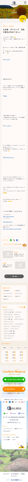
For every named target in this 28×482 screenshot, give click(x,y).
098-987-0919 (14, 419)
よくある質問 (6, 439)
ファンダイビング (7, 428)
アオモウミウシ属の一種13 (9, 333)
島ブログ (18, 296)
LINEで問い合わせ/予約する (14, 379)
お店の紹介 (6, 290)
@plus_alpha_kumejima (8, 216)
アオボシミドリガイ (16, 326)
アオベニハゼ (6, 326)
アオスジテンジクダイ (8, 321)
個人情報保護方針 (15, 474)
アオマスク (6, 328)
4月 (6, 355)
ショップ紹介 (6, 437)
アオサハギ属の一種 (8, 319)
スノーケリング (8, 293)
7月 (6, 358)
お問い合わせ (6, 474)
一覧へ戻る (14, 276)
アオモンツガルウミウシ (9, 335)
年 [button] (4, 347)
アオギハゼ (17, 314)
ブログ (14, 439)
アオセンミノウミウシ (8, 324)
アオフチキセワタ (19, 324)
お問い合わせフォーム (14, 422)
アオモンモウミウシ (8, 338)
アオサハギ (18, 316)
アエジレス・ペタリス (8, 309)
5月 (13, 355)
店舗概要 (23, 474)
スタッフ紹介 (15, 437)
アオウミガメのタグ (8, 314)
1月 (6, 352)
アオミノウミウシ (14, 328)
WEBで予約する (11, 389)
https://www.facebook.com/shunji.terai (12, 229)
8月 (13, 358)
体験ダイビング (8, 296)
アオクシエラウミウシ (8, 316)
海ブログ (5, 26)
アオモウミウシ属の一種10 (9, 331)
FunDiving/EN (6, 431)
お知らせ (18, 290)
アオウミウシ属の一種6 (9, 312)
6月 (21, 355)
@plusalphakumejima (7, 222)
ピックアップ (19, 293)
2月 (13, 352)
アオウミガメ (18, 312)
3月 (20, 352)
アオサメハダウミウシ (19, 319)
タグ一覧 (21, 307)
